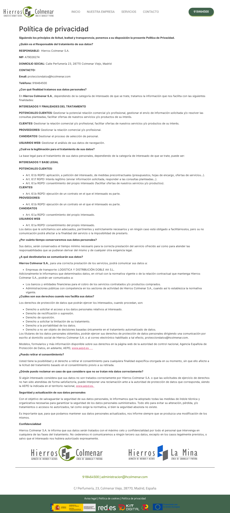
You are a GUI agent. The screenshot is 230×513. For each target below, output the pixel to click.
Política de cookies (109, 498)
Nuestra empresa (101, 11)
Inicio (75, 11)
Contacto (151, 11)
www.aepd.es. (85, 386)
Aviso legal (90, 498)
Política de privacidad (134, 498)
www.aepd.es (82, 348)
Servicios (128, 11)
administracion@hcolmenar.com (124, 477)
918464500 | (91, 477)
